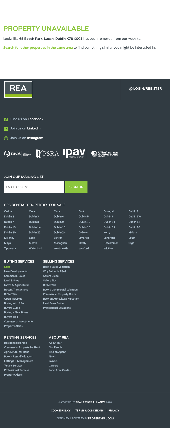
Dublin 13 (10, 227)
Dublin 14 (35, 227)
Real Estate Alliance (90, 402)
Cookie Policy (60, 410)
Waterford (35, 248)
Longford (109, 237)
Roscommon (111, 243)
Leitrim (58, 237)
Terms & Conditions (89, 410)
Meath (33, 243)
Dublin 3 (34, 216)
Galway (83, 232)
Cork (81, 211)
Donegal (109, 211)
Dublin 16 (84, 227)
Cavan (32, 211)
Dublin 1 (133, 211)
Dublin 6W (135, 216)
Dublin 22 (35, 232)
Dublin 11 (109, 222)
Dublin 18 (134, 227)
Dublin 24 (60, 232)
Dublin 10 (84, 222)
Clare (57, 211)
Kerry (107, 232)
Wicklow (109, 248)
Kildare (133, 232)
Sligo (131, 243)
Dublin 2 (9, 216)
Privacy (113, 410)
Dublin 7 (9, 222)
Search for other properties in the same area (38, 48)
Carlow (8, 211)
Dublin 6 (109, 216)
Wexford (84, 248)
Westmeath (61, 248)
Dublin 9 (59, 222)
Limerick (84, 237)
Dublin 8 (34, 222)
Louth (132, 237)
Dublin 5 (84, 216)
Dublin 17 (109, 227)
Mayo (7, 243)
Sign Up (76, 187)
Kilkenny (9, 237)
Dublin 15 (60, 227)
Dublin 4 (59, 216)
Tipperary (10, 248)
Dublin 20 (10, 232)
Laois (32, 237)
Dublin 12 (134, 222)
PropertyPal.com (101, 418)
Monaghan (60, 243)
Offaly (82, 243)
